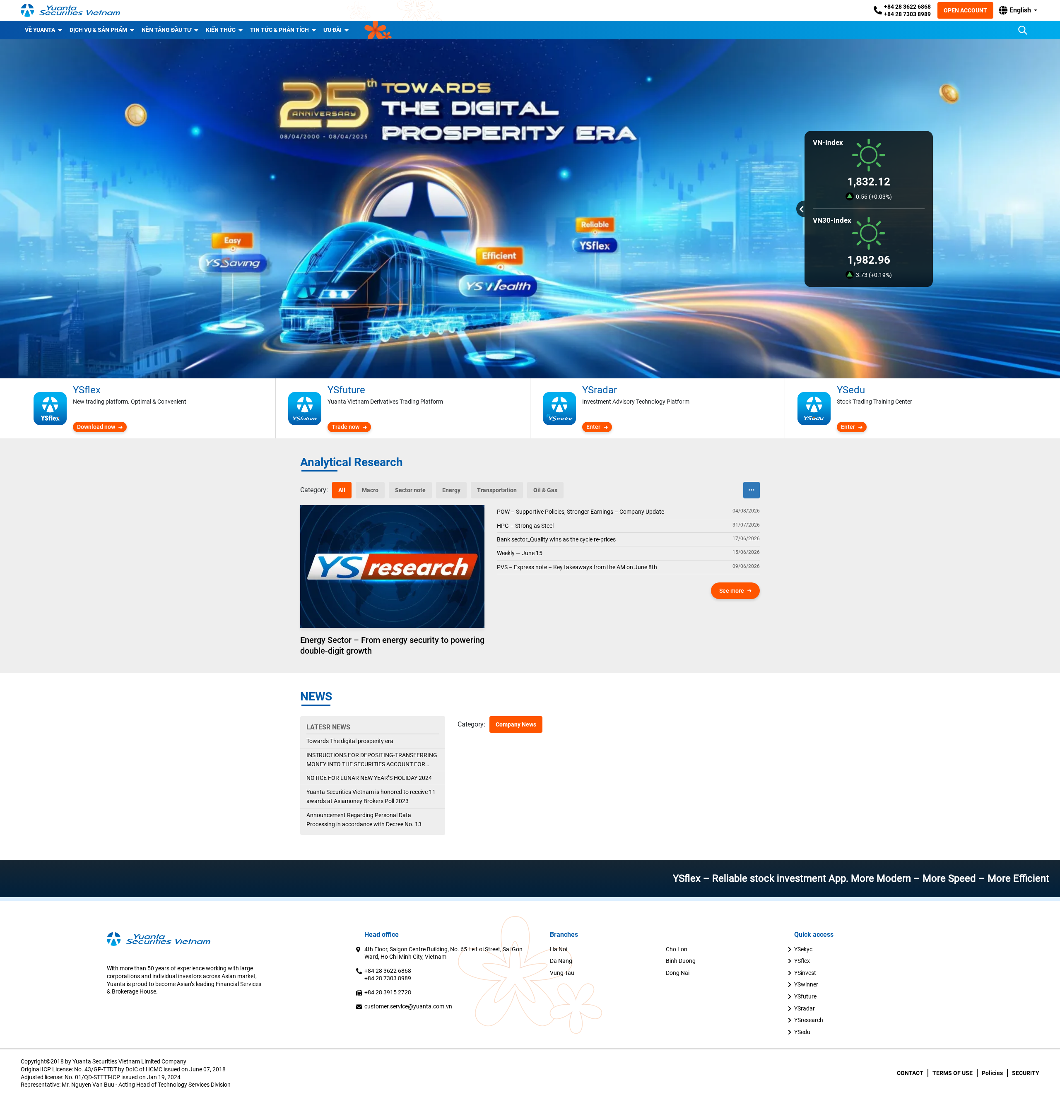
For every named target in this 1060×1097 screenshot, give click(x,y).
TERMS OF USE (952, 1073)
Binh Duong (681, 960)
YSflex (802, 960)
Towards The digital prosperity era (349, 741)
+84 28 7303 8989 (907, 14)
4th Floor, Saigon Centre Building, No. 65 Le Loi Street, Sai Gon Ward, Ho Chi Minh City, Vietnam (443, 953)
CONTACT (910, 1073)
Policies (992, 1073)
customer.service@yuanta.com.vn (408, 1006)
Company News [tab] (516, 724)
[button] (1018, 10)
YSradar (804, 1008)
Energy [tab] (451, 490)
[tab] (314, 490)
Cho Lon (676, 949)
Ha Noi (558, 949)
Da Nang (561, 960)
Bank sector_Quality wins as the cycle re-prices (556, 539)
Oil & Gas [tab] (545, 490)
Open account (965, 10)
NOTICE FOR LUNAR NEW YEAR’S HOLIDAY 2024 (369, 778)
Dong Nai (677, 972)
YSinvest (805, 972)
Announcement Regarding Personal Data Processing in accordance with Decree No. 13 (364, 820)
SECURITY (1025, 1073)
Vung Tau (562, 972)
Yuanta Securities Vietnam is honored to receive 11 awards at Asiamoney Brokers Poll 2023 (371, 796)
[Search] (1022, 30)
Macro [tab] (370, 490)
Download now (96, 426)
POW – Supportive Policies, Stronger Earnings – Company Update (580, 511)
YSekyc (803, 949)
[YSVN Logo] (70, 10)
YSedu (802, 1032)
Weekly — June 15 (519, 553)
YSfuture (805, 996)
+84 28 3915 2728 (387, 992)
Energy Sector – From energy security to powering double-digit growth (392, 645)
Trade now (345, 426)
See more (731, 590)
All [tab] (341, 490)
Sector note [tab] (410, 490)
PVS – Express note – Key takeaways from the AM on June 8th (577, 567)
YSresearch (808, 1020)
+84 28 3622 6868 (907, 6)
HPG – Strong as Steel (525, 525)
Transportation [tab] (497, 490)
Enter (593, 426)
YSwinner (806, 984)
